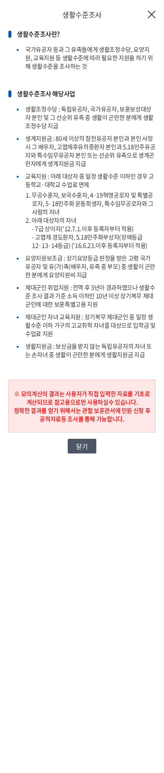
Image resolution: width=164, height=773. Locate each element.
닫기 (81, 446)
